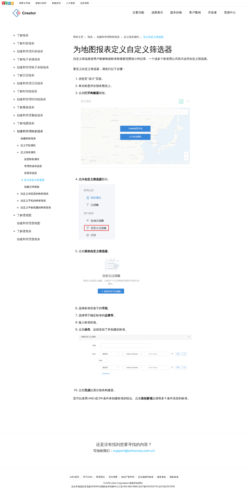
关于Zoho (87, 477)
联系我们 (100, 477)
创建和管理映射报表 (108, 37)
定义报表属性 (131, 37)
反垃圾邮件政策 (145, 477)
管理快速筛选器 (33, 166)
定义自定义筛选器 (34, 179)
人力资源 (70, 3)
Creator (29, 13)
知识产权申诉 (127, 477)
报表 (90, 37)
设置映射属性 (31, 159)
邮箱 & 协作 (41, 3)
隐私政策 (174, 477)
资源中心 (230, 12)
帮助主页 (78, 37)
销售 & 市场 (24, 3)
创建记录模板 (31, 186)
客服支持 (56, 3)
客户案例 (195, 12)
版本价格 (176, 12)
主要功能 (138, 12)
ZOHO (8, 3)
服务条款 (161, 477)
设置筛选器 (30, 173)
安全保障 (113, 477)
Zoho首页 (74, 477)
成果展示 (157, 12)
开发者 (212, 12)
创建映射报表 (28, 138)
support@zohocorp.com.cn (134, 451)
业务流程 (84, 3)
